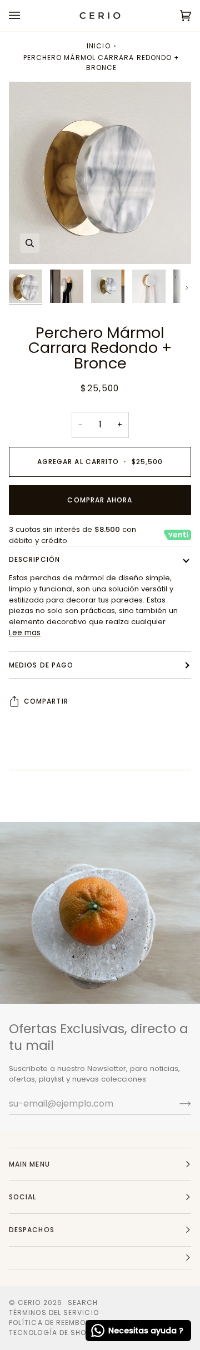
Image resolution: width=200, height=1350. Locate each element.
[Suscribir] (176, 1103)
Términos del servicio (54, 1312)
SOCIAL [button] (22, 1197)
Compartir (46, 701)
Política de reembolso (54, 1322)
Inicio (98, 46)
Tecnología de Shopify (55, 1332)
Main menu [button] (29, 1164)
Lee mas (25, 632)
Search (83, 1302)
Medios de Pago (41, 665)
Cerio (29, 1302)
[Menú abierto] (25, 15)
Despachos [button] (31, 1229)
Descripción (34, 559)
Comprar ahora (99, 500)
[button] (100, 1258)
